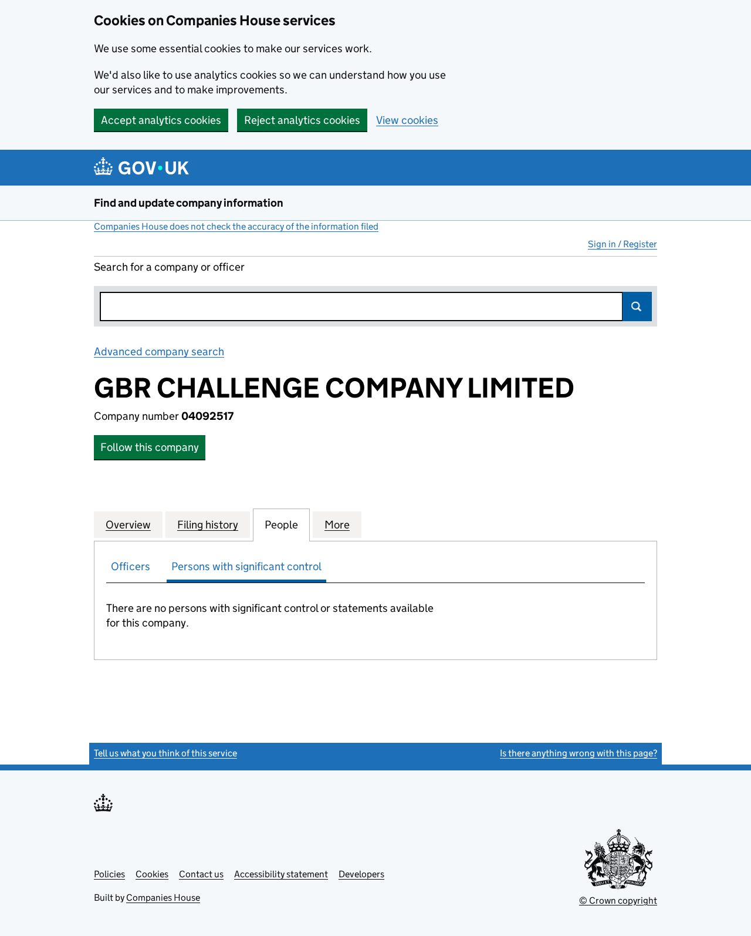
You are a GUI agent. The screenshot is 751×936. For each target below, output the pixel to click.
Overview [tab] (128, 524)
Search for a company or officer (169, 267)
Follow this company (149, 447)
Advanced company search (159, 351)
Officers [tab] (130, 566)
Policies (109, 874)
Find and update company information (188, 203)
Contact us (201, 874)
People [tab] (281, 524)
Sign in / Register (622, 244)
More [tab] (337, 524)
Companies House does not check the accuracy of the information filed (236, 226)
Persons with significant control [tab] (246, 566)
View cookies (407, 120)
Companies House (163, 897)
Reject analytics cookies (302, 120)
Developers (361, 874)
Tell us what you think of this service (165, 753)
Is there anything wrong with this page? (578, 753)
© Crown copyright (618, 900)
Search (637, 306)
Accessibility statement (281, 874)
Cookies (152, 874)
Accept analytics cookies (161, 120)
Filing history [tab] (207, 524)
